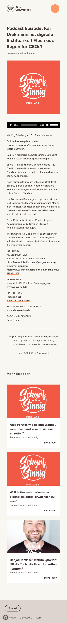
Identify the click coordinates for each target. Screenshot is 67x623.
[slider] (54, 124)
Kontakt (12, 608)
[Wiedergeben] (10, 124)
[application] (33, 125)
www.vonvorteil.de (17, 287)
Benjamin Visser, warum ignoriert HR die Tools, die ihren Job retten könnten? (33, 564)
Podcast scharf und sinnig (21, 53)
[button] (5, 617)
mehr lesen (50, 442)
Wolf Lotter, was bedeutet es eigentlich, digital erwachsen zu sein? (32, 497)
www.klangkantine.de (18, 310)
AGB (38, 617)
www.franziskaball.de (18, 300)
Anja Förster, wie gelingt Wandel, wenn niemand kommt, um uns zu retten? (33, 429)
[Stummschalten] (47, 124)
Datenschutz (26, 617)
